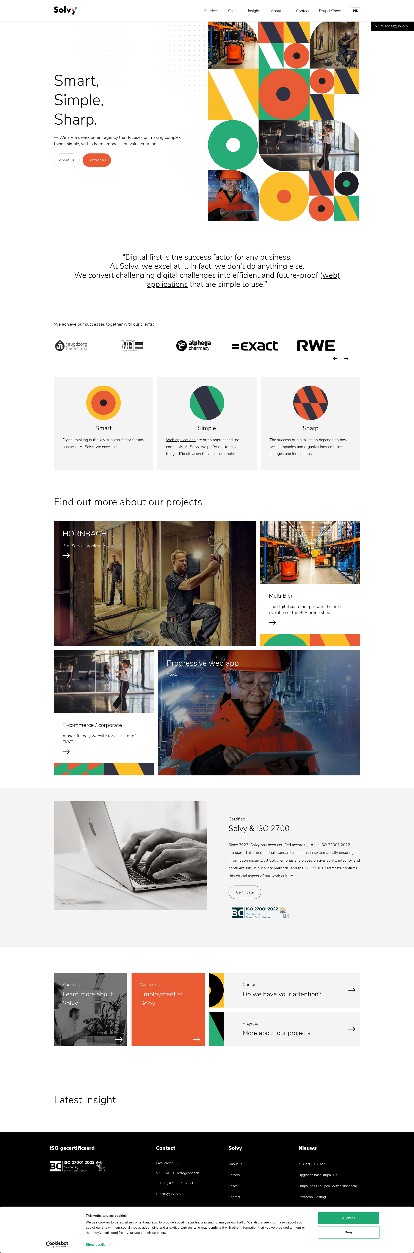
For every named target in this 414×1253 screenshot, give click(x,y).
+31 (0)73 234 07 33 (176, 1183)
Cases (233, 10)
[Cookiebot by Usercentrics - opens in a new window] (57, 1244)
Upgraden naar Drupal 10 (317, 1175)
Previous (335, 358)
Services (211, 10)
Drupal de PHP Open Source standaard (327, 1186)
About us (279, 10)
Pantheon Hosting (312, 1197)
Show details (95, 1244)
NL (355, 10)
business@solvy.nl (394, 26)
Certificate (245, 892)
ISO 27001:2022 (311, 1164)
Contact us (97, 160)
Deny (349, 1232)
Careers (234, 1175)
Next (346, 358)
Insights (254, 10)
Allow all (348, 1218)
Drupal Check (330, 10)
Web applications (181, 439)
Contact (302, 10)
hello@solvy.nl (171, 1194)
